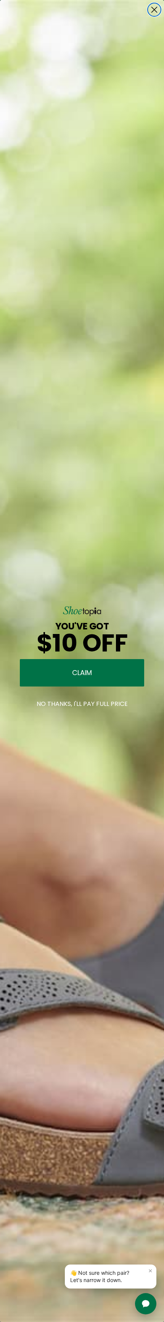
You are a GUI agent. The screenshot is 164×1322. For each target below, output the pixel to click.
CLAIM (82, 672)
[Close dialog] (154, 9)
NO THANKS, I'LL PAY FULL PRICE (82, 703)
